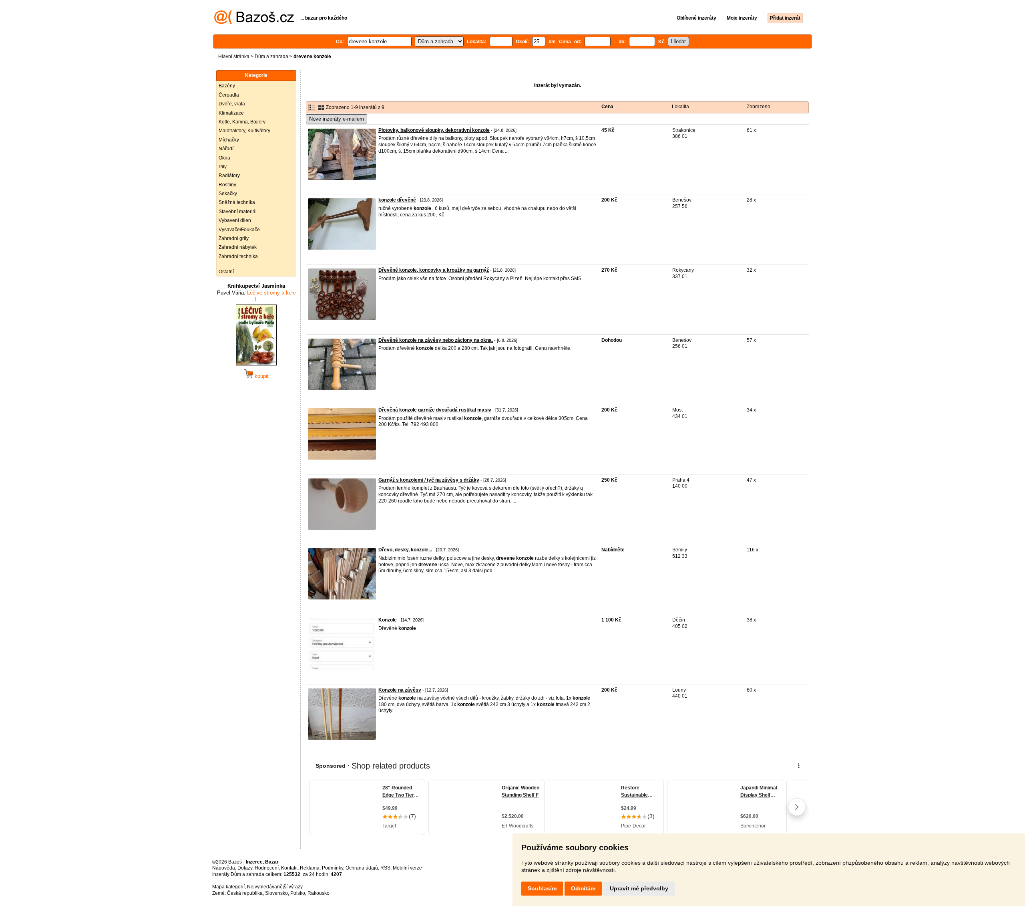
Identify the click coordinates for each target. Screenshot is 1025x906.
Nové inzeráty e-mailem (336, 119)
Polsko (297, 893)
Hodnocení (267, 868)
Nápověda (223, 868)
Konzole (387, 620)
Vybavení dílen (235, 220)
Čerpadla (229, 95)
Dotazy (244, 868)
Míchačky (229, 140)
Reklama (310, 868)
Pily (223, 166)
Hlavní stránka (233, 56)
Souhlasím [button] (542, 888)
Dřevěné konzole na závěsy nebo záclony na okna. (435, 340)
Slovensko (276, 893)
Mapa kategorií (228, 887)
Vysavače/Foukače (239, 229)
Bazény (227, 86)
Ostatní (226, 271)
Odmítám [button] (583, 888)
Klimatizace (231, 113)
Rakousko (319, 893)
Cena (607, 106)
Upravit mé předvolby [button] (639, 888)
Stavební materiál (238, 211)
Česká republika (245, 893)
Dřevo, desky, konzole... (405, 550)
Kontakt (289, 868)
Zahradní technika (238, 256)
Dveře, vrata (232, 104)
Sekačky (228, 193)
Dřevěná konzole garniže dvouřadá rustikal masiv (434, 410)
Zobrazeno (758, 106)
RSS (385, 868)
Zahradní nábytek (238, 247)
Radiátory (229, 175)
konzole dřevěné (397, 200)
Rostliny (227, 185)
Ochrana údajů (362, 868)
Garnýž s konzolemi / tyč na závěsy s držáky (428, 480)
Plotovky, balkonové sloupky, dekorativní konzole (434, 130)
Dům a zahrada (271, 56)
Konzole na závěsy (399, 690)
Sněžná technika (237, 202)
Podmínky (332, 868)
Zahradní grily (234, 238)
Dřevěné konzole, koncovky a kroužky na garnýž (433, 270)
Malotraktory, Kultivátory (244, 130)
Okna (224, 158)
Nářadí (226, 148)
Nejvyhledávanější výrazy (275, 887)
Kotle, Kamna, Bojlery (242, 122)
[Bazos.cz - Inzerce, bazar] (254, 22)
